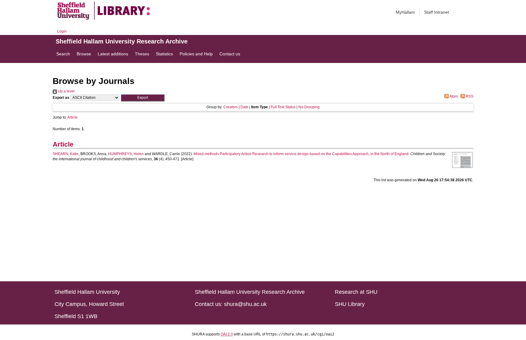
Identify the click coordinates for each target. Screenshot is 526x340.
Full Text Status (283, 107)
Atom (453, 96)
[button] (143, 98)
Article (72, 117)
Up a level (66, 91)
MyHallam (405, 12)
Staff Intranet (436, 12)
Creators (230, 107)
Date (244, 107)
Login (62, 31)
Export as (61, 97)
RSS (469, 96)
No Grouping (309, 107)
